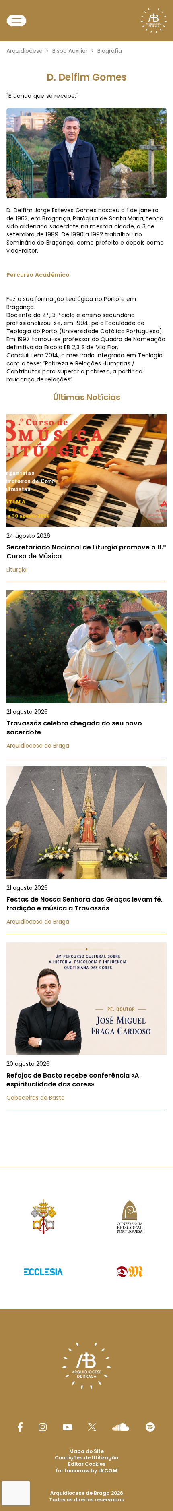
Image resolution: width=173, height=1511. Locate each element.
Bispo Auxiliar (70, 51)
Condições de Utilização (86, 1457)
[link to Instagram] (43, 1427)
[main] (86, 586)
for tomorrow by (86, 1470)
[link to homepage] (154, 20)
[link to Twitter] (92, 1426)
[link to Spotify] (150, 1427)
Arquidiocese (24, 51)
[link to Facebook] (20, 1427)
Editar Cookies (86, 1464)
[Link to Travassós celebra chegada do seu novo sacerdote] (86, 674)
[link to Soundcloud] (120, 1426)
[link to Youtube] (67, 1427)
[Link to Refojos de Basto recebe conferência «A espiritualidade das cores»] (86, 1026)
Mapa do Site (86, 1451)
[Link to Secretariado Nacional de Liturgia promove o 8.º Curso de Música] (86, 498)
